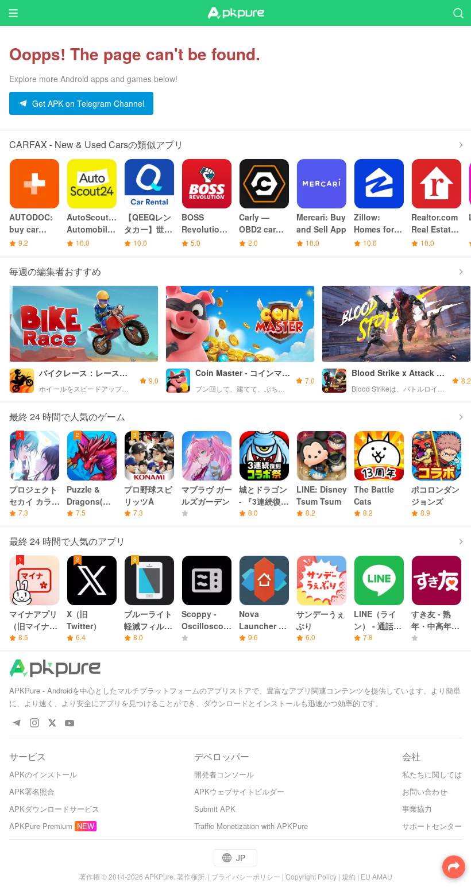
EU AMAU (376, 876)
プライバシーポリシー (245, 876)
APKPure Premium (40, 825)
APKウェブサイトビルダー (239, 791)
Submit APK (214, 808)
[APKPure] (235, 13)
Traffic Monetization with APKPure (251, 825)
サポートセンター (432, 825)
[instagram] (34, 723)
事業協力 (417, 808)
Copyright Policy (311, 876)
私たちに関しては (432, 774)
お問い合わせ (424, 791)
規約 (349, 876)
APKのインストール (43, 774)
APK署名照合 (32, 791)
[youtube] (70, 723)
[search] (458, 13)
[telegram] (16, 723)
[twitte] (52, 723)
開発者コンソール (224, 774)
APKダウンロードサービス (54, 808)
